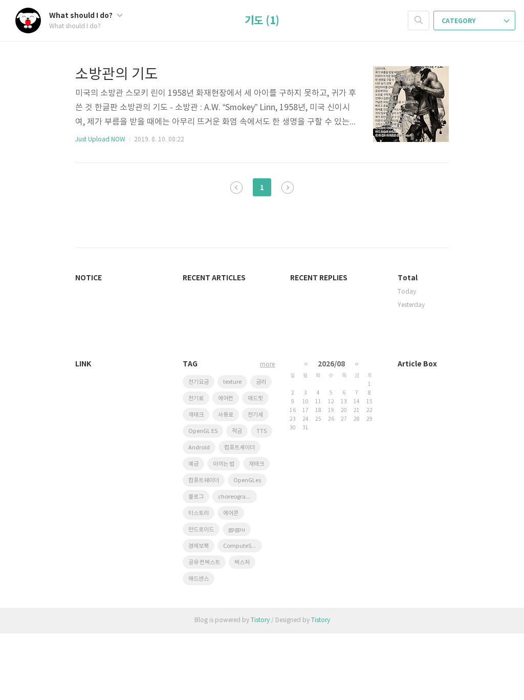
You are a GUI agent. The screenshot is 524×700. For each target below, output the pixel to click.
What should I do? (81, 15)
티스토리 (198, 513)
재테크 (256, 464)
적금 (237, 431)
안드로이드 (201, 529)
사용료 (225, 414)
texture (232, 382)
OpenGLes (247, 480)
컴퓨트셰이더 (239, 447)
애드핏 (255, 398)
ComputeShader (242, 546)
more (267, 364)
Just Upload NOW (100, 139)
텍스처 (242, 562)
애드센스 (198, 578)
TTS (261, 431)
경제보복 (198, 546)
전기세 (255, 414)
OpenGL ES (202, 431)
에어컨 (225, 398)
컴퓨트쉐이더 (203, 480)
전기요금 (198, 382)
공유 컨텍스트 (204, 562)
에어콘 (230, 513)
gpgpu (236, 529)
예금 (193, 464)
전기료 (196, 398)
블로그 (196, 496)
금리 (261, 382)
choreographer (237, 496)
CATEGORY (459, 21)
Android (199, 447)
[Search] (418, 20)
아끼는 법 (223, 464)
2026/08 (331, 364)
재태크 (196, 414)
